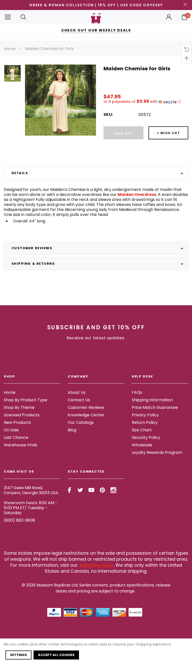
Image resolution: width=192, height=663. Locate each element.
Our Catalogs (81, 422)
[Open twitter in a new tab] (80, 490)
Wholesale (142, 445)
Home (10, 49)
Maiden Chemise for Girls (49, 49)
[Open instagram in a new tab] (113, 490)
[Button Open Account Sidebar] (169, 17)
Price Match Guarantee (155, 407)
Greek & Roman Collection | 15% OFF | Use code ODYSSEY (96, 5)
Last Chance (16, 437)
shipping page (96, 565)
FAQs (137, 392)
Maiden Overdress (136, 194)
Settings (18, 654)
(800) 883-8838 (19, 520)
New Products (17, 422)
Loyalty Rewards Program (157, 452)
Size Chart (142, 430)
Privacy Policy (145, 415)
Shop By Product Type (25, 400)
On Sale (11, 430)
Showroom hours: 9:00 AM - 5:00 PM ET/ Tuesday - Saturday (30, 508)
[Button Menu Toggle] (8, 17)
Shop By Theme (19, 407)
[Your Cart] (184, 17)
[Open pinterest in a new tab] (102, 490)
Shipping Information (152, 400)
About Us (77, 392)
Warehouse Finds (20, 445)
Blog (72, 430)
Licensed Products (22, 415)
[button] (146, 101)
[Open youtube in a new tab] (91, 490)
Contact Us (79, 400)
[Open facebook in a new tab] (69, 490)
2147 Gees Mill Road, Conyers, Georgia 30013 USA (31, 490)
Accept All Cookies (56, 654)
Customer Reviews (86, 407)
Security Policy (146, 437)
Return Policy (145, 422)
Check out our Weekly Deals (96, 30)
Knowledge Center (86, 415)
